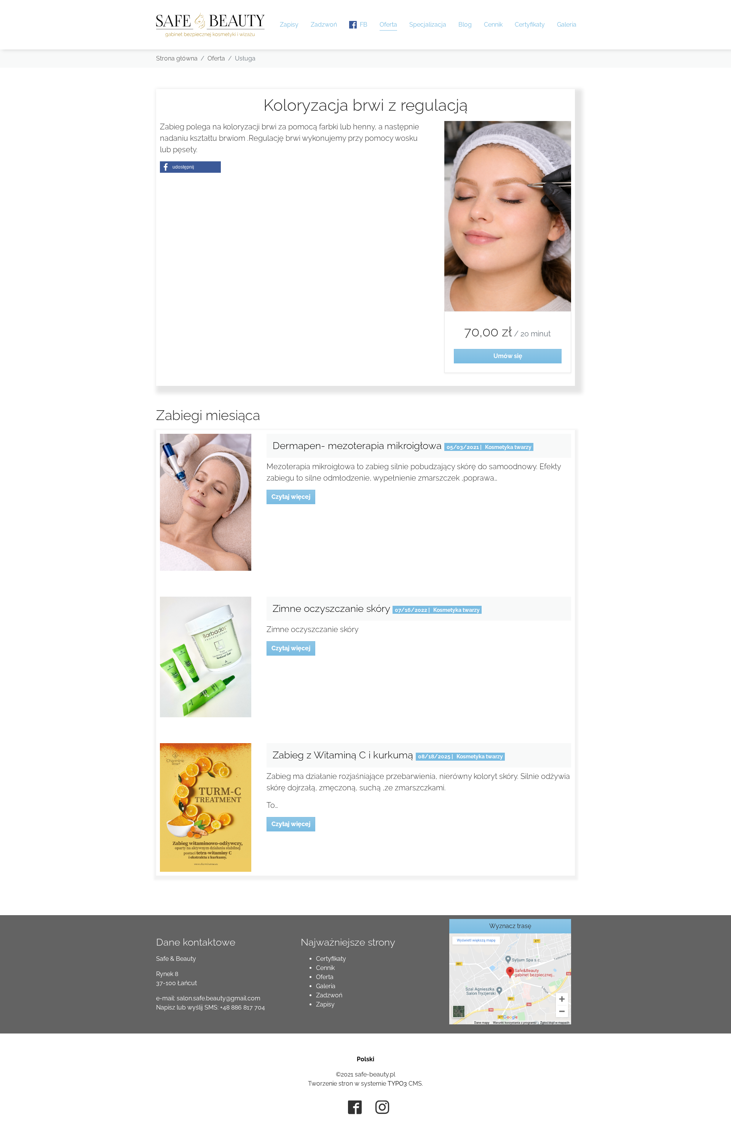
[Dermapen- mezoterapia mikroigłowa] (205, 501)
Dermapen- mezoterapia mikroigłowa (358, 445)
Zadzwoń (329, 995)
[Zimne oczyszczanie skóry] (205, 656)
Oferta (325, 977)
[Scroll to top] (714, 1120)
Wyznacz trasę (510, 926)
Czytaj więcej (290, 496)
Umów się (507, 356)
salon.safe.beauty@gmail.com (218, 998)
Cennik (325, 967)
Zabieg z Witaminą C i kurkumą (344, 755)
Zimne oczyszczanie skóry (333, 608)
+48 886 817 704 (242, 1007)
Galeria (325, 986)
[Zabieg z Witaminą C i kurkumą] (205, 807)
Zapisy (325, 1004)
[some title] (510, 978)
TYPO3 (397, 1083)
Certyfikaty (331, 958)
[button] (190, 167)
